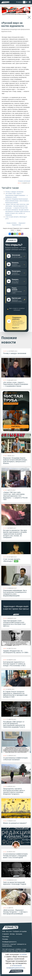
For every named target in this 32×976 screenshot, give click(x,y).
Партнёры (5, 937)
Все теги (9, 931)
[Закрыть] (29, 17)
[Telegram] (17, 234)
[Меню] (30, 2)
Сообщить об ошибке (20, 931)
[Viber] (22, 234)
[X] (12, 234)
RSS (3, 931)
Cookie (23, 954)
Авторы (12, 934)
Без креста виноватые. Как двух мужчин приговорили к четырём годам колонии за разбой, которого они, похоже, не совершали (17, 212)
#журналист (22, 223)
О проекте (5, 934)
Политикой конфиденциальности (15, 966)
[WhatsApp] (15, 234)
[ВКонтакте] (10, 234)
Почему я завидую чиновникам (14, 192)
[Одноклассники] (20, 234)
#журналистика (16, 225)
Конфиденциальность (9, 942)
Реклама (5, 939)
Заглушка (19, 934)
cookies (18, 949)
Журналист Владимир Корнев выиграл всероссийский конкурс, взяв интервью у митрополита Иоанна (17, 200)
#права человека (11, 223)
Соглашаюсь (16, 971)
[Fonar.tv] (5, 2)
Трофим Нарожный (24, 181)
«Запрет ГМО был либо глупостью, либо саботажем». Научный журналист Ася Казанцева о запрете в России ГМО (17, 206)
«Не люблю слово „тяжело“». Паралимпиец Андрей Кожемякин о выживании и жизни (16, 195)
